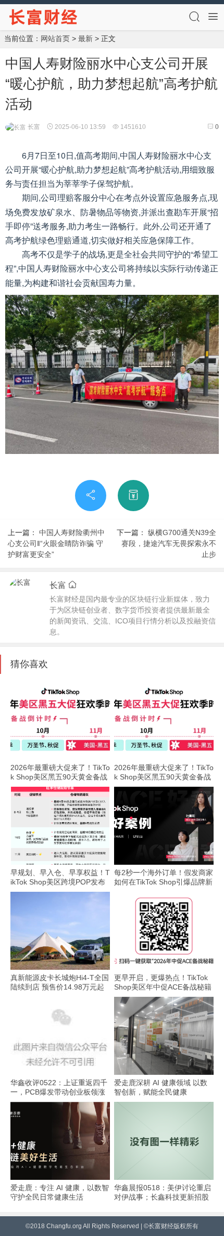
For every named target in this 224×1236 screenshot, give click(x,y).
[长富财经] (43, 16)
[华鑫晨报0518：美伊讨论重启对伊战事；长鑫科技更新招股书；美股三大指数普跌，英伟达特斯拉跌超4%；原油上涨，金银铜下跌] (164, 1141)
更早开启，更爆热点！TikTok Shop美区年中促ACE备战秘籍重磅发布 (162, 986)
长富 (33, 127)
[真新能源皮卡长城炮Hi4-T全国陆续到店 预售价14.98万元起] (60, 931)
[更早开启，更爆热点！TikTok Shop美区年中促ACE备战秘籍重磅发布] (164, 931)
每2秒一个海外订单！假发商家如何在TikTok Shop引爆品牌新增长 (163, 881)
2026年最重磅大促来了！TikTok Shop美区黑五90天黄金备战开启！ (60, 776)
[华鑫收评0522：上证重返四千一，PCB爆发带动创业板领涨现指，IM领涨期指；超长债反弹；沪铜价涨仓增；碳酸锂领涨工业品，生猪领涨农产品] (60, 1036)
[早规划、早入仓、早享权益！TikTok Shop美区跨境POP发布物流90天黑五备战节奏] (60, 826)
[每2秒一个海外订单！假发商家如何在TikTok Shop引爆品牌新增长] (164, 826)
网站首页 (55, 38)
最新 (85, 38)
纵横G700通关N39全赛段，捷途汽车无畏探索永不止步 (168, 543)
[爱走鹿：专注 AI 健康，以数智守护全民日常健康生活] (60, 1141)
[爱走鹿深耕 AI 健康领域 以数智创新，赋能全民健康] (164, 1036)
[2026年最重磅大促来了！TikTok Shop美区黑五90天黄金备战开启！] (60, 721)
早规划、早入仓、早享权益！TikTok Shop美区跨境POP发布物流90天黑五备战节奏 (60, 881)
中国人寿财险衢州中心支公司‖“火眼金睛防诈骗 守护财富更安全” (56, 543)
